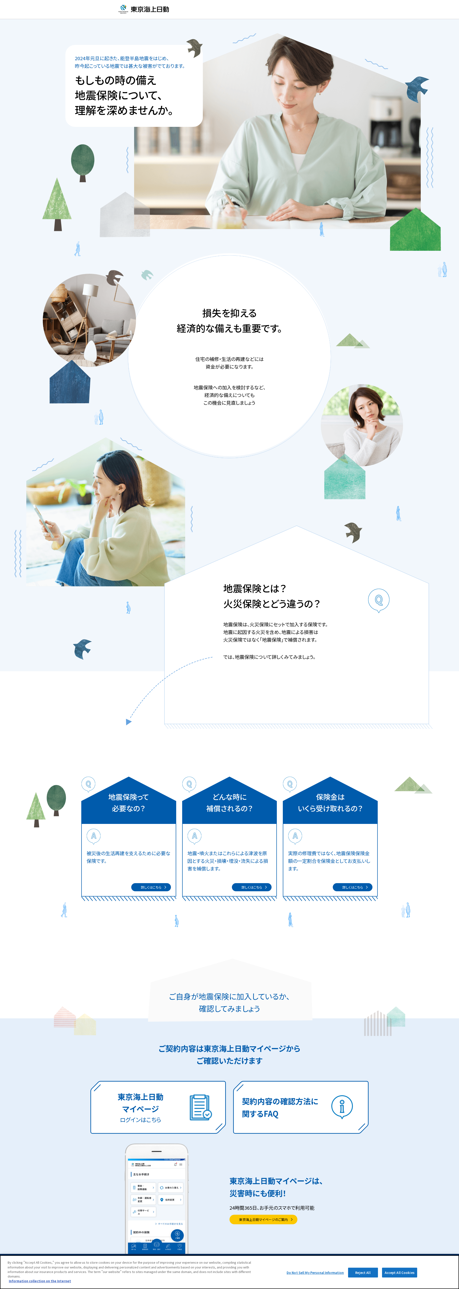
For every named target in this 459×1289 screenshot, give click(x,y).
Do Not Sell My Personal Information (315, 1272)
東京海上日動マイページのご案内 (263, 1219)
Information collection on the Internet (40, 1281)
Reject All (362, 1272)
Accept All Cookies (400, 1272)
